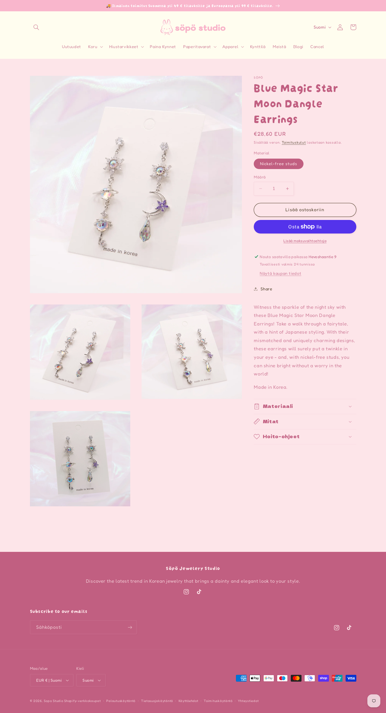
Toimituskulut (294, 142)
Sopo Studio (53, 701)
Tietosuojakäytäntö (157, 701)
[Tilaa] (129, 627)
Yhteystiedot (248, 701)
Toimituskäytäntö (218, 701)
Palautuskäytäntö (120, 701)
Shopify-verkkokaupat (82, 701)
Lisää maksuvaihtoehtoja (304, 241)
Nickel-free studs (278, 163)
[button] (36, 27)
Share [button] (266, 288)
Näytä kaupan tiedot (280, 273)
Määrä (260, 177)
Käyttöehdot (188, 701)
